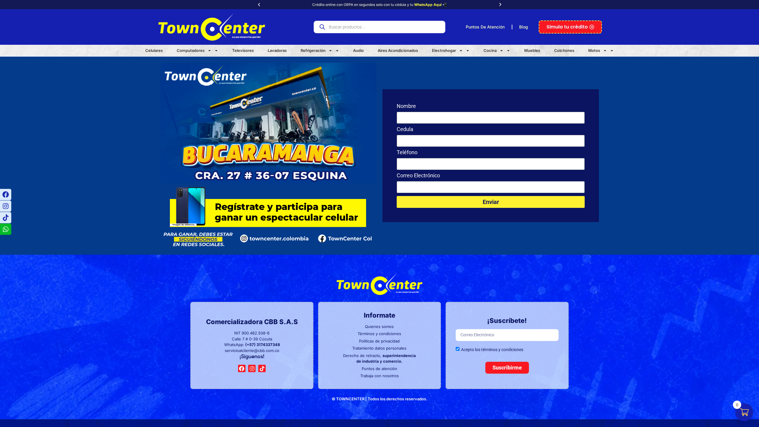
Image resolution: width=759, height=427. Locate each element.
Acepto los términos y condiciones (492, 349)
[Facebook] (5, 194)
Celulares (154, 50)
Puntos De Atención (485, 26)
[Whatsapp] (5, 229)
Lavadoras (277, 50)
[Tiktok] (5, 217)
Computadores (191, 50)
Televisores (243, 50)
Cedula (405, 129)
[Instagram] (5, 206)
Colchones (564, 50)
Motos (594, 50)
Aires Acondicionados (398, 50)
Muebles (532, 50)
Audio (358, 50)
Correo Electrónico (418, 176)
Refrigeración (313, 50)
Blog (523, 26)
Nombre (406, 106)
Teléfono (407, 152)
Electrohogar (444, 50)
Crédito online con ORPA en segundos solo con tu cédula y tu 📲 (379, 4)
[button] (259, 4)
